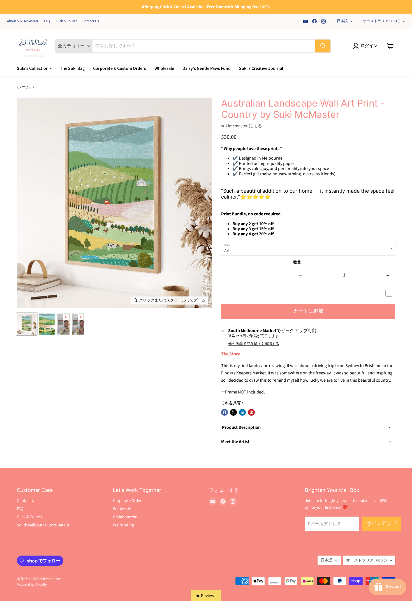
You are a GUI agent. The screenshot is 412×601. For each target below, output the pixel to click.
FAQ (47, 21)
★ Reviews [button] (206, 596)
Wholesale (164, 68)
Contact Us (90, 21)
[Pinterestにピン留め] (251, 412)
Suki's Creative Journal (261, 68)
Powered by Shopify (32, 584)
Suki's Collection (33, 68)
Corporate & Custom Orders (119, 68)
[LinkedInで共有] (242, 412)
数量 (297, 262)
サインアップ (381, 523)
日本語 (342, 21)
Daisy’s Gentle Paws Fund (206, 68)
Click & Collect (66, 21)
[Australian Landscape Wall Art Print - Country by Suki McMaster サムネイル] (26, 324)
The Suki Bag (72, 68)
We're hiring (123, 525)
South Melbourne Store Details (43, 525)
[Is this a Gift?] (390, 293)
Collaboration (125, 517)
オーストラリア (382, 21)
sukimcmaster (234, 126)
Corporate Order (127, 501)
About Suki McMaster (22, 21)
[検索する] (322, 46)
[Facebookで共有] (224, 412)
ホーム (23, 86)
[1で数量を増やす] (388, 275)
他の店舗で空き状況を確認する (253, 344)
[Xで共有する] (233, 412)
